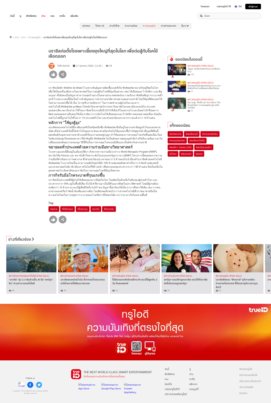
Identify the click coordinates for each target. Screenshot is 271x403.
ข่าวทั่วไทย (114, 26)
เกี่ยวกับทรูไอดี (245, 369)
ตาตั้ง (62, 16)
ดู (20, 16)
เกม (52, 16)
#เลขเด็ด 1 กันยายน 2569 (180, 147)
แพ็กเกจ (193, 384)
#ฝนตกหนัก (186, 153)
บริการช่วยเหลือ (246, 387)
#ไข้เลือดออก (67, 209)
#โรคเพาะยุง (83, 209)
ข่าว (23, 37)
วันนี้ (12, 16)
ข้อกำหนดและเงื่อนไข (248, 375)
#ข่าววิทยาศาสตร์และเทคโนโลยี (23, 276)
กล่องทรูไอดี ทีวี (224, 6)
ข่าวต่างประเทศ (168, 26)
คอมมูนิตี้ (194, 389)
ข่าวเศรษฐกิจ (149, 26)
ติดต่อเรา (243, 393)
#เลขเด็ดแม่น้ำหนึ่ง (197, 140)
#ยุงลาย (53, 209)
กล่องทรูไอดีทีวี (172, 389)
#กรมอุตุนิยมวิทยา (177, 140)
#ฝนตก (199, 153)
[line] (21, 385)
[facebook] (30, 385)
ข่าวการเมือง (131, 26)
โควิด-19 (100, 26)
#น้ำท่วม (173, 153)
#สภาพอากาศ (175, 134)
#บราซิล (95, 209)
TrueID (19, 6)
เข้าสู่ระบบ (253, 6)
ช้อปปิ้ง (168, 384)
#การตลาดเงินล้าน (210, 134)
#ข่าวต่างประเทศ (68, 276)
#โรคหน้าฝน (109, 209)
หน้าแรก (86, 26)
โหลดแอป (205, 6)
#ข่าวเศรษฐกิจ (194, 66)
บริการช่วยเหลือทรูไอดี (176, 394)
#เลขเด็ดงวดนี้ (192, 134)
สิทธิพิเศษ (31, 16)
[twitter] (39, 385)
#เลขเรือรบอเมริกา (203, 147)
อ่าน (43, 16)
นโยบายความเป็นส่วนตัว (250, 381)
